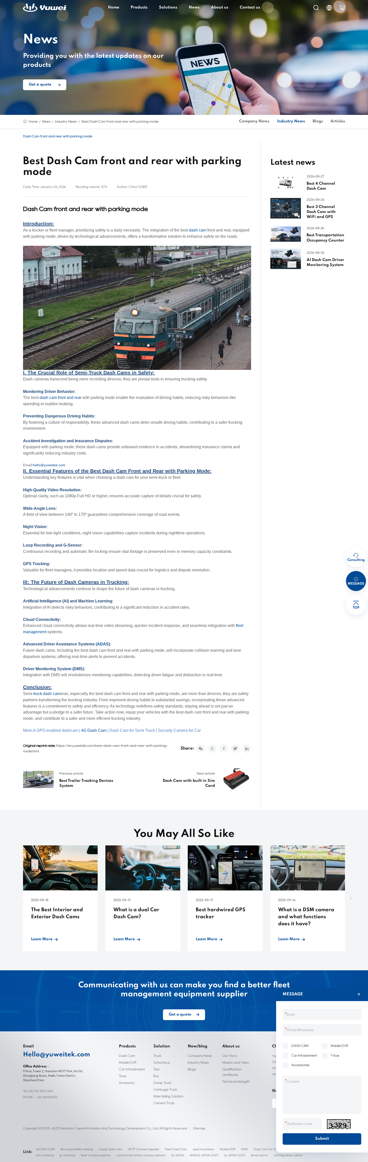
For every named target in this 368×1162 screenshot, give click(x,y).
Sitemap (199, 1128)
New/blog (197, 1046)
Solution (161, 1046)
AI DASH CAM (45, 1149)
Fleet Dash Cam (176, 1149)
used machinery (203, 1149)
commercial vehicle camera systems (140, 1155)
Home (113, 8)
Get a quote (40, 85)
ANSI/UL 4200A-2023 (204, 1155)
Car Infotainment (132, 1069)
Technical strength (236, 1081)
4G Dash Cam (93, 730)
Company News (254, 121)
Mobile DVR (127, 1062)
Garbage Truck (165, 1089)
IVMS (244, 1149)
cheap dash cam (110, 1149)
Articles (337, 121)
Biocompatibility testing (77, 1149)
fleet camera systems (95, 1155)
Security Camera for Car (179, 730)
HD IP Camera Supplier (143, 1149)
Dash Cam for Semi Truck (132, 730)
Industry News (66, 121)
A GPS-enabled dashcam (55, 730)
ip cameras (67, 1155)
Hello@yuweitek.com (56, 1054)
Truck (157, 1055)
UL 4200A (177, 1155)
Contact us (250, 8)
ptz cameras (45, 1155)
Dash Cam (127, 1055)
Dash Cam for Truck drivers (272, 1149)
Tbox (122, 1075)
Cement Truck (163, 1102)
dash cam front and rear (60, 397)
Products (139, 8)
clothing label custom (288, 1155)
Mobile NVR (227, 1149)
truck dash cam (47, 693)
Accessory (127, 1082)
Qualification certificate (232, 1072)
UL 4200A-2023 (234, 1155)
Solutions (168, 8)
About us (219, 8)
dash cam (197, 230)
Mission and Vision (235, 1062)
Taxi (156, 1069)
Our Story (229, 1055)
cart (342, 7)
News (194, 8)
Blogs (318, 121)
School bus (161, 1062)
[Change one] (339, 1124)
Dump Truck (162, 1082)
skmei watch (259, 1155)
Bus (156, 1075)
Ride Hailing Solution (168, 1096)
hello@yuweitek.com (49, 465)
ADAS (103, 644)
